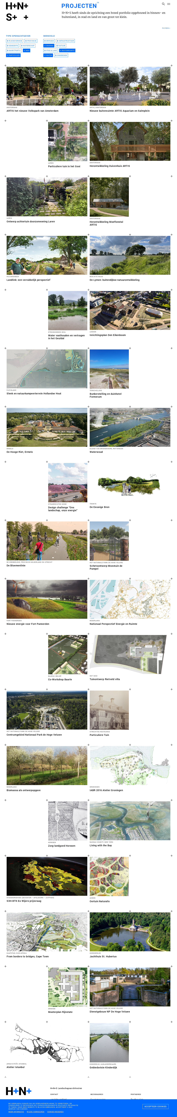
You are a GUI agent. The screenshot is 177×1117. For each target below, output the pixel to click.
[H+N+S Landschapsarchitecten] (18, 1097)
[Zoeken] (163, 3)
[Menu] (168, 3)
